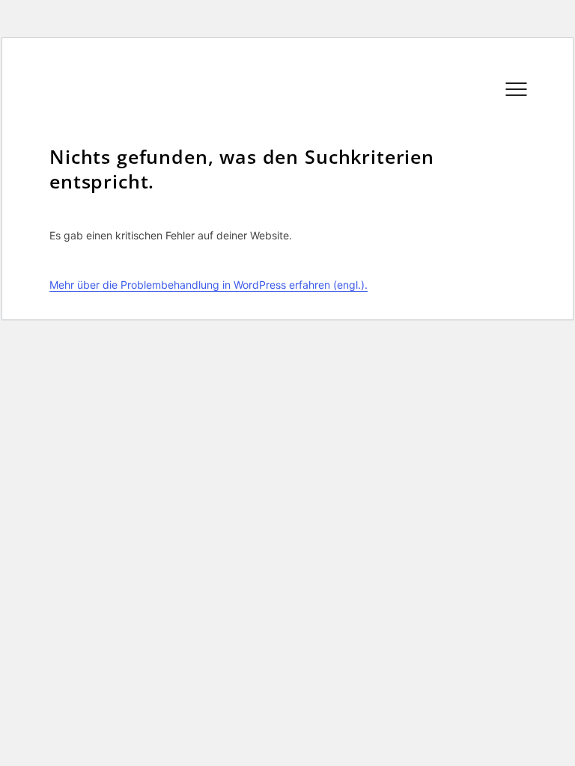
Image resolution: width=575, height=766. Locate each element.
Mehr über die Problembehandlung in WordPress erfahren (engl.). (208, 284)
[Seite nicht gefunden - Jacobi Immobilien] (276, 128)
